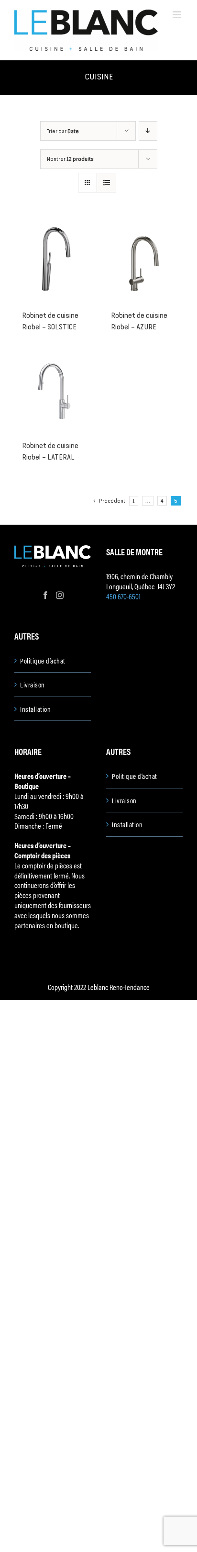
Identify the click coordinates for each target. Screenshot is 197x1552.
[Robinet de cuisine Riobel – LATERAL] (54, 391)
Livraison (32, 684)
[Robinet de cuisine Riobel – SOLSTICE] (54, 261)
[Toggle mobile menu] (178, 15)
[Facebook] (45, 595)
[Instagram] (60, 595)
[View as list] (106, 182)
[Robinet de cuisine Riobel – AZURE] (143, 261)
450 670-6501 (123, 596)
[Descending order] (148, 131)
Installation (35, 709)
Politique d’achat (43, 660)
